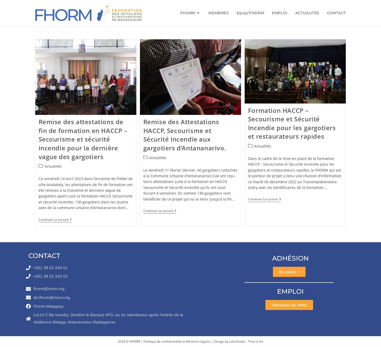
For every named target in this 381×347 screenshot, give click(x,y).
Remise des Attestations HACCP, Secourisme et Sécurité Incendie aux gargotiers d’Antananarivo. (185, 134)
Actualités (53, 166)
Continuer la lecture (55, 220)
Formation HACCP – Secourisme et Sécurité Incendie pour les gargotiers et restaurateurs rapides (292, 123)
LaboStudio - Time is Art (246, 341)
